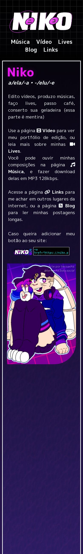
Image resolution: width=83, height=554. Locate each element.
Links (50, 49)
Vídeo (44, 41)
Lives (65, 41)
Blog (31, 49)
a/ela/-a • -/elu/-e (41, 82)
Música (20, 41)
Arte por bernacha (59, 268)
